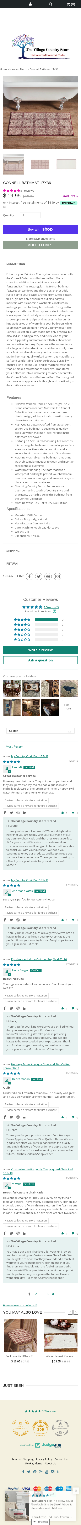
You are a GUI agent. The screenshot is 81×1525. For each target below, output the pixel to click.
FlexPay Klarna (33, 1463)
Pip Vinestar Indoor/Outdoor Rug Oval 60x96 (39, 959)
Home (3, 69)
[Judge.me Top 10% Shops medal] (60, 1428)
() (72, 4)
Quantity (8, 215)
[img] (11, 762)
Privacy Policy (44, 1459)
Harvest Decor (19, 69)
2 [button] (36, 1294)
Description (15, 263)
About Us (50, 1463)
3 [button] (42, 1294)
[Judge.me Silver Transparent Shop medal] (40, 1428)
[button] (12, 190)
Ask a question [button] (40, 660)
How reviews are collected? (20, 1305)
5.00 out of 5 (51, 607)
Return (11, 563)
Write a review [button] (40, 650)
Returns (16, 1459)
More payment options (40, 238)
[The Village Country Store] (40, 45)
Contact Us (61, 1459)
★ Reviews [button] (40, 1521)
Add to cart (40, 245)
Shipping (13, 550)
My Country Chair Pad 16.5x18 (29, 756)
